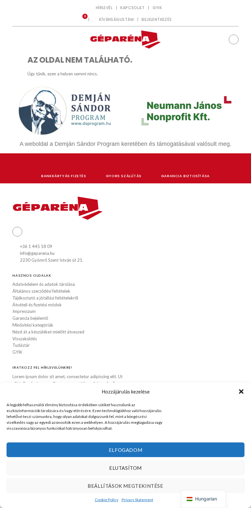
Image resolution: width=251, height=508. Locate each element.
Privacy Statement (137, 499)
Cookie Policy (106, 499)
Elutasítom (125, 468)
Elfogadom (125, 450)
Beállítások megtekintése (125, 486)
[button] (241, 391)
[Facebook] (234, 39)
